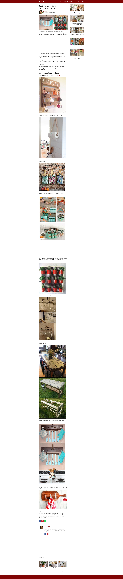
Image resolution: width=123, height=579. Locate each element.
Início (60, 1)
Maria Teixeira (45, 11)
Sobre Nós (71, 1)
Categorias (65, 1)
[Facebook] (40, 521)
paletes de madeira (57, 75)
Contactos (82, 1)
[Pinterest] (42, 521)
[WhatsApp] (45, 521)
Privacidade (76, 1)
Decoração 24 (42, 1)
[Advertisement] (53, 45)
